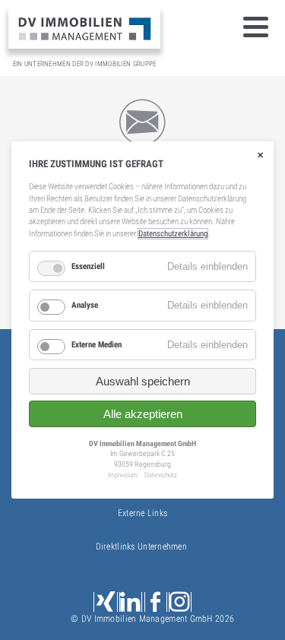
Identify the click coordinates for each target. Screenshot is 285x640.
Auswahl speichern (143, 381)
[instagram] (180, 602)
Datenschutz (160, 475)
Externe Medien (96, 344)
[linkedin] (130, 602)
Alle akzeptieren (142, 413)
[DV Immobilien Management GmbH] (84, 28)
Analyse (84, 305)
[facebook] (155, 602)
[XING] (105, 602)
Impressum (123, 475)
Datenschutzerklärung (172, 234)
